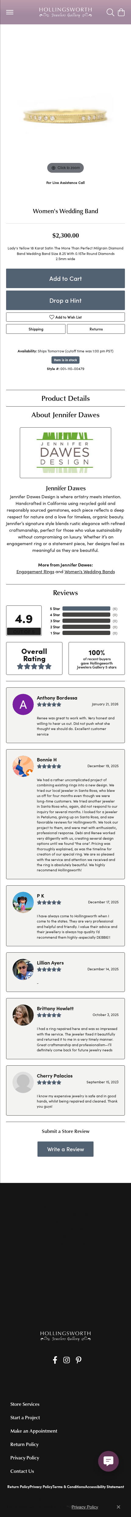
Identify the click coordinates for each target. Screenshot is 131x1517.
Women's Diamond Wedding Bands (39, 36)
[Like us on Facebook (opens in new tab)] (55, 1360)
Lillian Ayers (50, 962)
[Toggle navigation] (9, 12)
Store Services (25, 1404)
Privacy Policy (24, 1457)
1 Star (55, 632)
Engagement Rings (35, 571)
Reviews (65, 592)
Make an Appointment (33, 1430)
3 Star (55, 620)
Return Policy (24, 1444)
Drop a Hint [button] (65, 300)
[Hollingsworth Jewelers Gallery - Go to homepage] (65, 1336)
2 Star (55, 626)
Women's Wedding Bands (90, 571)
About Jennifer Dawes (65, 414)
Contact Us (22, 1471)
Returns (96, 328)
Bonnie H (47, 759)
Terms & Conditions (68, 1486)
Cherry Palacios (55, 1075)
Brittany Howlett (55, 1008)
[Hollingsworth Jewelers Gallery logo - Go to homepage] (65, 12)
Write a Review (65, 1149)
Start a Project (25, 1417)
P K (40, 895)
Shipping (36, 328)
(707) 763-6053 (65, 188)
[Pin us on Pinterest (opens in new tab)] (78, 1360)
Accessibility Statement (104, 1486)
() (115, 608)
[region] (65, 115)
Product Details (65, 398)
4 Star (55, 614)
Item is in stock (65, 360)
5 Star (55, 608)
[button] (110, 12)
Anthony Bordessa (57, 697)
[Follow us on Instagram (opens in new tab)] (66, 1360)
